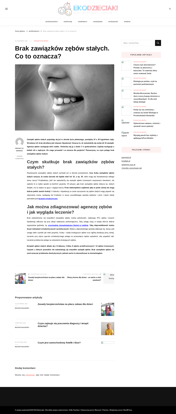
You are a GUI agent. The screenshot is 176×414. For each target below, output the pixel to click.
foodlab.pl (126, 161)
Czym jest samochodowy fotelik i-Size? (59, 342)
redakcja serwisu (19, 149)
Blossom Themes (101, 410)
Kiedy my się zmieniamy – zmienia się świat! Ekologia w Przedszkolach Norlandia (145, 112)
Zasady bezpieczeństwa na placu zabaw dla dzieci (65, 304)
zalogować (30, 375)
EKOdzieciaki (39, 410)
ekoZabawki (97, 21)
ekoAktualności (51, 21)
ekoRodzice (82, 21)
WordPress (127, 410)
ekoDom (127, 21)
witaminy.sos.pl (128, 165)
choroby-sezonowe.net (132, 168)
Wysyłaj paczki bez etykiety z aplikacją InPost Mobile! (145, 136)
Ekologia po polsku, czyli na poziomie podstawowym (145, 82)
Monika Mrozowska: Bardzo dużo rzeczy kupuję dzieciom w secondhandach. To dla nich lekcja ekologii (146, 97)
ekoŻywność (113, 21)
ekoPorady (68, 21)
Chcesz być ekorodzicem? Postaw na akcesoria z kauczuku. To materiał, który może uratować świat (145, 69)
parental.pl (126, 157)
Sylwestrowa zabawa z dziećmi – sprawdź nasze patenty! (147, 124)
